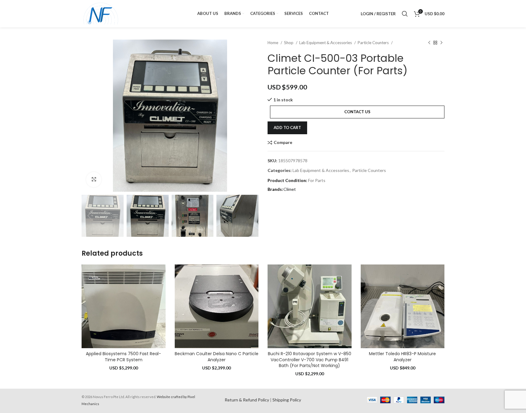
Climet (289, 189)
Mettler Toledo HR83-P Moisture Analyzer (402, 357)
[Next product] (441, 43)
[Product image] (124, 306)
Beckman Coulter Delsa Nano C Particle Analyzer (216, 357)
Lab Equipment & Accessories (326, 42)
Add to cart (287, 127)
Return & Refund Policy (247, 399)
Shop (289, 42)
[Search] (405, 14)
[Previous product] (429, 43)
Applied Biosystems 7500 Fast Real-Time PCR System (123, 357)
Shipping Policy (286, 399)
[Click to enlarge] (93, 179)
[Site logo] (101, 13)
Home (273, 42)
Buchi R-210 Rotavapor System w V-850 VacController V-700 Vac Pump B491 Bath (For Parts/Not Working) (309, 360)
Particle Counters (374, 42)
